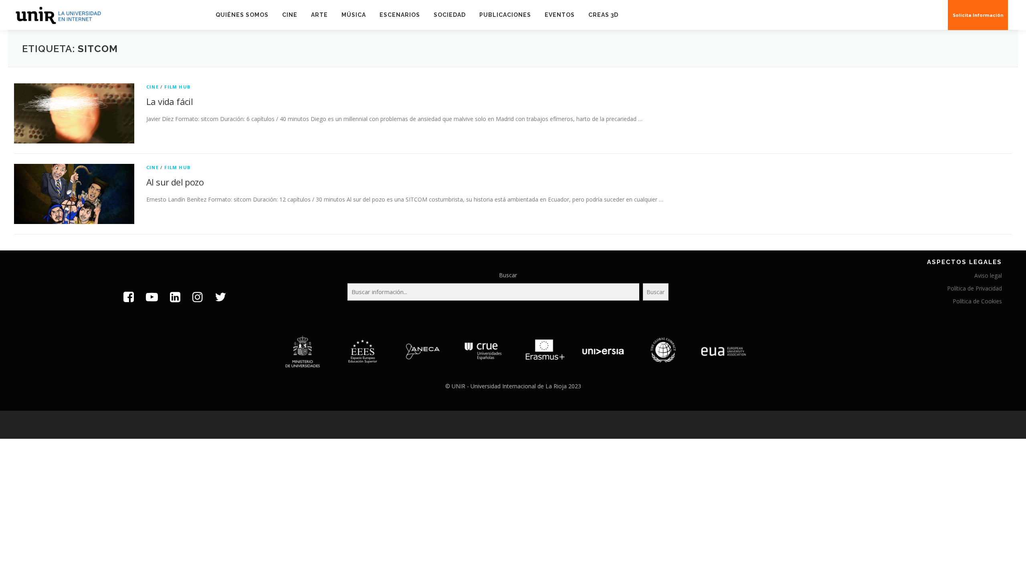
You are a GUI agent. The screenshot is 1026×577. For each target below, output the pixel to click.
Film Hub (177, 87)
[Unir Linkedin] (175, 296)
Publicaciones (505, 15)
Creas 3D (603, 15)
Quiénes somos (242, 15)
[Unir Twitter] (220, 296)
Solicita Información (978, 15)
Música (353, 15)
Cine (289, 15)
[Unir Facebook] (128, 296)
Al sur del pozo (175, 182)
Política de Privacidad (974, 288)
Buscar (508, 275)
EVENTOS (560, 15)
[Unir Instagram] (197, 296)
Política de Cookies (977, 301)
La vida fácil (169, 101)
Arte (319, 15)
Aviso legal (988, 275)
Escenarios (400, 15)
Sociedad (450, 15)
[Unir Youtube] (152, 296)
